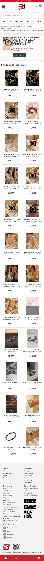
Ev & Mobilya (7, 505)
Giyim (5, 489)
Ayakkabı (5, 491)
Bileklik (29, 27)
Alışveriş (4, 21)
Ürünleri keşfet (19, 55)
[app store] (30, 501)
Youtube (9, 537)
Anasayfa (4, 27)
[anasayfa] (5, 558)
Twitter (9, 531)
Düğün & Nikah (28, 473)
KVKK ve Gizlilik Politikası (31, 489)
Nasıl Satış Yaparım (9, 478)
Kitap (4, 498)
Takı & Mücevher (20, 27)
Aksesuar (11, 27)
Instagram (10, 534)
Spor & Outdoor (8, 509)
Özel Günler (27, 482)
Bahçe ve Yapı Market (9, 511)
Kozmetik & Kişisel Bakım (10, 507)
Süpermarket (7, 514)
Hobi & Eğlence (7, 495)
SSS (4, 471)
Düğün (11, 21)
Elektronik (6, 500)
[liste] (27, 558)
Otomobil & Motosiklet (10, 521)
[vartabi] (21, 6)
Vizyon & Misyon (8, 473)
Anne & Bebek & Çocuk (10, 502)
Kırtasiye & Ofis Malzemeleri (11, 516)
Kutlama (38, 21)
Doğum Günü (29, 21)
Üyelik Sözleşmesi (29, 491)
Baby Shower (19, 21)
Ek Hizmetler (6, 518)
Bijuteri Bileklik (5, 28)
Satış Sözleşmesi (29, 493)
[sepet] (38, 558)
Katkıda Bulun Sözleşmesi (31, 495)
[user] (36, 6)
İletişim (5, 475)
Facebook (10, 528)
